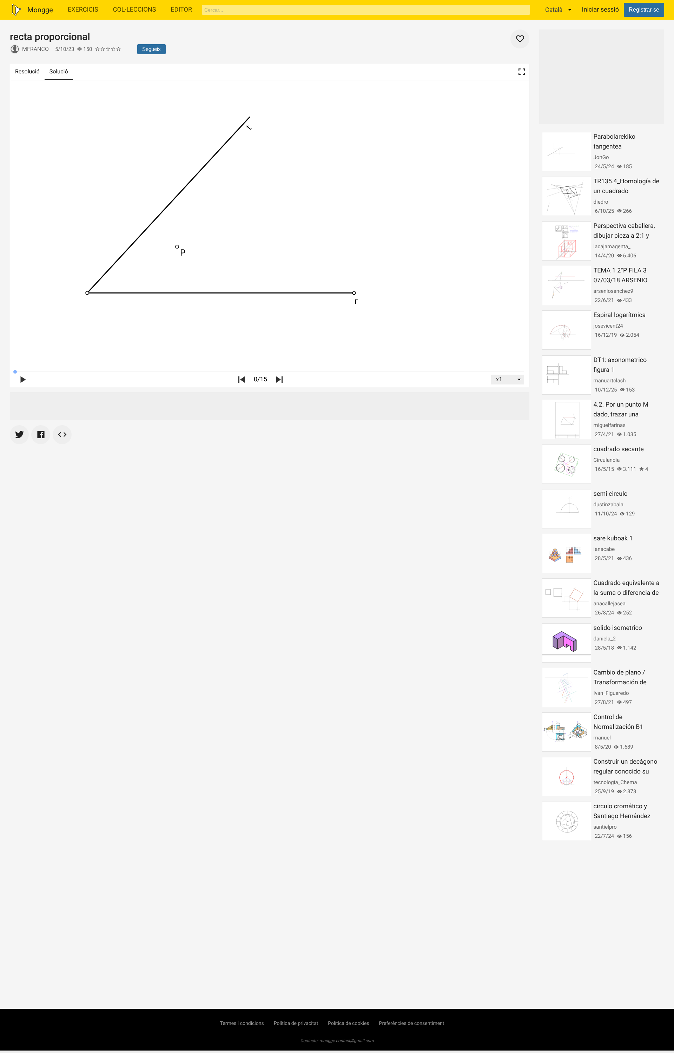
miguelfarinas (610, 425)
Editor (181, 9)
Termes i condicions (242, 1023)
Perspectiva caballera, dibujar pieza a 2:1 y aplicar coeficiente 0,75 (626, 235)
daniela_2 (605, 639)
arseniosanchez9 (613, 291)
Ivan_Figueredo (611, 693)
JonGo (601, 157)
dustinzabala (608, 504)
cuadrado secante (619, 449)
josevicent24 (608, 326)
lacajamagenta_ (612, 246)
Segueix (151, 49)
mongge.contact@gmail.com (346, 1040)
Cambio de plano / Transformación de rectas (620, 682)
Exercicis (83, 9)
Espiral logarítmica (620, 315)
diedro (601, 202)
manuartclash (610, 380)
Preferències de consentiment (411, 1023)
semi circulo (611, 494)
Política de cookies (348, 1023)
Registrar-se (644, 10)
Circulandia (607, 460)
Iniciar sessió (600, 9)
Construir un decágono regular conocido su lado (626, 771)
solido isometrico (618, 628)
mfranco (35, 49)
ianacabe (604, 549)
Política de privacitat (296, 1023)
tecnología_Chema (615, 782)
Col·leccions (134, 9)
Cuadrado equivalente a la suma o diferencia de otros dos (627, 592)
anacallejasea (610, 603)
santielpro (605, 827)
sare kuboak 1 (613, 538)
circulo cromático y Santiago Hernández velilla (622, 816)
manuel (602, 738)
